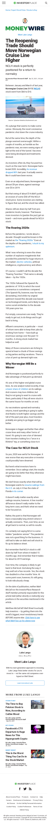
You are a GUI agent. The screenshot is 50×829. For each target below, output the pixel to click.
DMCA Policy (24, 810)
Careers (9, 800)
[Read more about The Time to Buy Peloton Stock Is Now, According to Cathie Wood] (37, 704)
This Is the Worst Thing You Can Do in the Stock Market (16, 756)
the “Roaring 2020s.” (24, 240)
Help (41, 797)
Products (25, 797)
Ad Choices (11, 803)
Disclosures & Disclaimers (22, 800)
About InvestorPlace (13, 797)
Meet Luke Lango (25, 35)
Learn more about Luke (25, 683)
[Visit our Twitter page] (25, 789)
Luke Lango (12, 742)
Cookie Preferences (24, 806)
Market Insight (11, 750)
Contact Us (34, 797)
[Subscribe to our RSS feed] (30, 789)
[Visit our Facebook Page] (20, 789)
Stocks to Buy (32, 10)
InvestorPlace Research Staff (18, 78)
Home (8, 10)
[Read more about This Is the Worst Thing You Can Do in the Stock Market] (37, 754)
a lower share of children (17, 389)
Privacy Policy (38, 800)
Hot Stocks (9, 725)
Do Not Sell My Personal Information (29, 803)
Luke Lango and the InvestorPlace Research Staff (16, 718)
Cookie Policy (11, 806)
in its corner (17, 491)
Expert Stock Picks (18, 10)
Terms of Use (37, 806)
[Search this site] (46, 2)
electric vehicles (24, 262)
